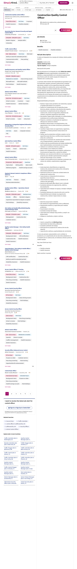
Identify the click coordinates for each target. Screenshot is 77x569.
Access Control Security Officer (13, 288)
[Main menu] (72, 3)
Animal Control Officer (11, 91)
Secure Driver (10, 421)
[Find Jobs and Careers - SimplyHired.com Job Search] (10, 3)
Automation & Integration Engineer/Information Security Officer (18, 125)
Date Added (48, 7)
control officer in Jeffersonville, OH (15, 424)
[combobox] (27, 3)
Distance (18, 7)
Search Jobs (63, 3)
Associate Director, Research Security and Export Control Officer (18, 32)
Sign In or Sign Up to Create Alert (20, 408)
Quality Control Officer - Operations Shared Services (17, 188)
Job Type (26, 7)
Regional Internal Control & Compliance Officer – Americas (18, 174)
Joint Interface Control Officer (13, 141)
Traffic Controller (22, 421)
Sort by (5, 7)
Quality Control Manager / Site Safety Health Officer (17, 227)
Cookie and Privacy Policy (21, 412)
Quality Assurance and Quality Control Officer (17, 69)
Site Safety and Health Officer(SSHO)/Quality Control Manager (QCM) (17, 208)
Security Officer (24, 426)
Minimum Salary (39, 7)
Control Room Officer (10, 370)
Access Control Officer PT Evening (14, 269)
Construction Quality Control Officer (15, 14)
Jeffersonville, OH (11, 426)
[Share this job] (55, 30)
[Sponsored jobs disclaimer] (72, 10)
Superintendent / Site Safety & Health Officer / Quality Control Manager (18, 249)
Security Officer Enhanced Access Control (16, 350)
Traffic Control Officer (11, 49)
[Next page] (30, 393)
